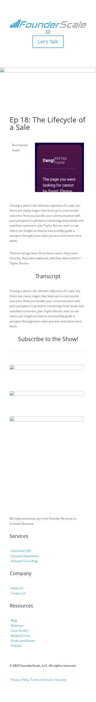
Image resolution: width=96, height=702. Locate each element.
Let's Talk (48, 41)
